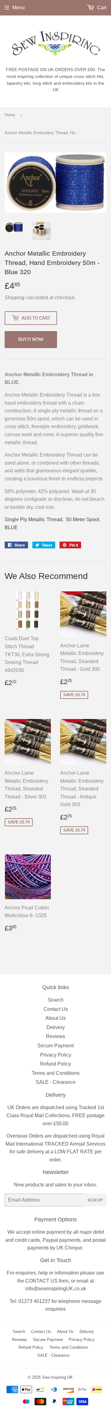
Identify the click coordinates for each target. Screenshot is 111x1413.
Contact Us (55, 1009)
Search (56, 999)
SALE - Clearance (56, 1082)
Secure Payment (55, 1045)
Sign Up (95, 1200)
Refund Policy (55, 1063)
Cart (101, 7)
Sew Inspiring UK (57, 1377)
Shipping (14, 297)
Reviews (55, 1036)
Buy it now (30, 339)
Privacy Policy (55, 1055)
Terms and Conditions (56, 1073)
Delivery (56, 1027)
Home (10, 115)
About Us (55, 1018)
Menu (18, 7)
